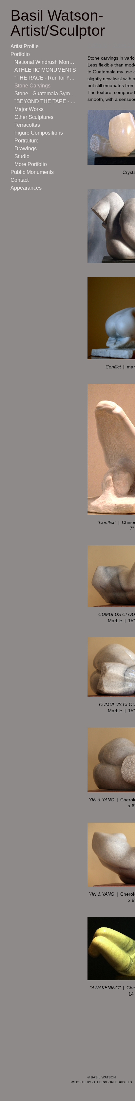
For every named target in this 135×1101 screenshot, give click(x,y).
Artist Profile (24, 46)
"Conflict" (106, 522)
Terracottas (27, 125)
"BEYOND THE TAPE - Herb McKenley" (45, 101)
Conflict (113, 366)
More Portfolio (31, 164)
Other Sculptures (33, 117)
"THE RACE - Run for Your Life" (45, 78)
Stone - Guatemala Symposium (45, 93)
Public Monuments (31, 172)
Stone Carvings (31, 86)
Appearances (25, 188)
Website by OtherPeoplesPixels (101, 1082)
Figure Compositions (37, 133)
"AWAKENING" (105, 987)
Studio (21, 156)
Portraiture (26, 141)
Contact (19, 180)
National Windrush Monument (45, 62)
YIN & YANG (101, 799)
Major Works (28, 109)
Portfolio (20, 54)
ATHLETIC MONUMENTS (43, 70)
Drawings (24, 148)
